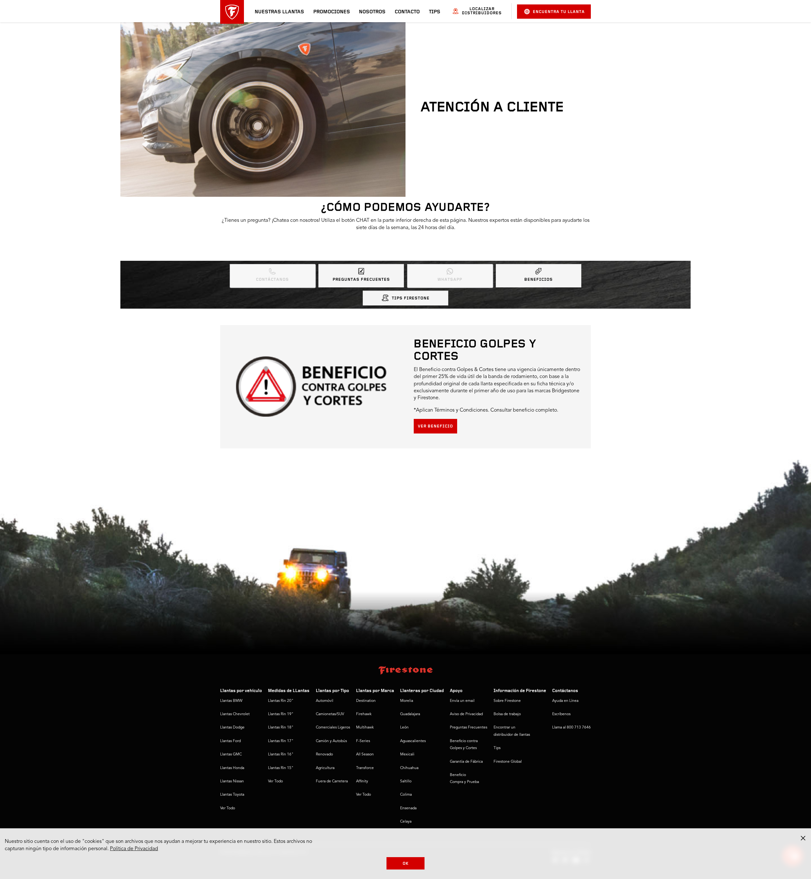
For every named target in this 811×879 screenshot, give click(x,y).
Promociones (331, 12)
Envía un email (462, 701)
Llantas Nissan (232, 781)
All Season (365, 754)
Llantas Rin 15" (280, 768)
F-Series (363, 741)
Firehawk (364, 714)
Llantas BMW (231, 701)
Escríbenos (561, 714)
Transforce (365, 768)
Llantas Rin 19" (280, 714)
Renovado (324, 754)
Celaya (406, 822)
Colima (406, 795)
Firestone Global (508, 762)
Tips (434, 12)
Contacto (407, 12)
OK (406, 864)
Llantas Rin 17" (280, 741)
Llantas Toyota (232, 795)
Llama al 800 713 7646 (571, 727)
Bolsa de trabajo (507, 714)
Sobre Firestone (507, 701)
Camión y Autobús (331, 741)
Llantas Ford (230, 741)
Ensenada (408, 808)
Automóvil (324, 701)
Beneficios (538, 280)
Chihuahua (409, 768)
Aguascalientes (413, 741)
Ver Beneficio (435, 426)
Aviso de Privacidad (466, 714)
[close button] (803, 838)
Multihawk (365, 727)
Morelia (406, 701)
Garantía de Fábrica (466, 762)
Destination (366, 701)
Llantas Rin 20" (280, 701)
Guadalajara (410, 714)
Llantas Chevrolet (235, 714)
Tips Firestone (411, 298)
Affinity (362, 781)
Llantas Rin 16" (280, 754)
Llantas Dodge (232, 727)
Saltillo (406, 781)
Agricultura (325, 768)
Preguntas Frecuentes (361, 280)
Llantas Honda (232, 768)
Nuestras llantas (279, 12)
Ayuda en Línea (565, 701)
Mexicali (407, 754)
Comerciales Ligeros (333, 727)
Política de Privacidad (134, 848)
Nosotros (372, 12)
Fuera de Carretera (332, 781)
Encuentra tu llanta (559, 12)
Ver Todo (227, 808)
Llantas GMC (231, 754)
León (404, 727)
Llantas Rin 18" (280, 727)
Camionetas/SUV (330, 714)
